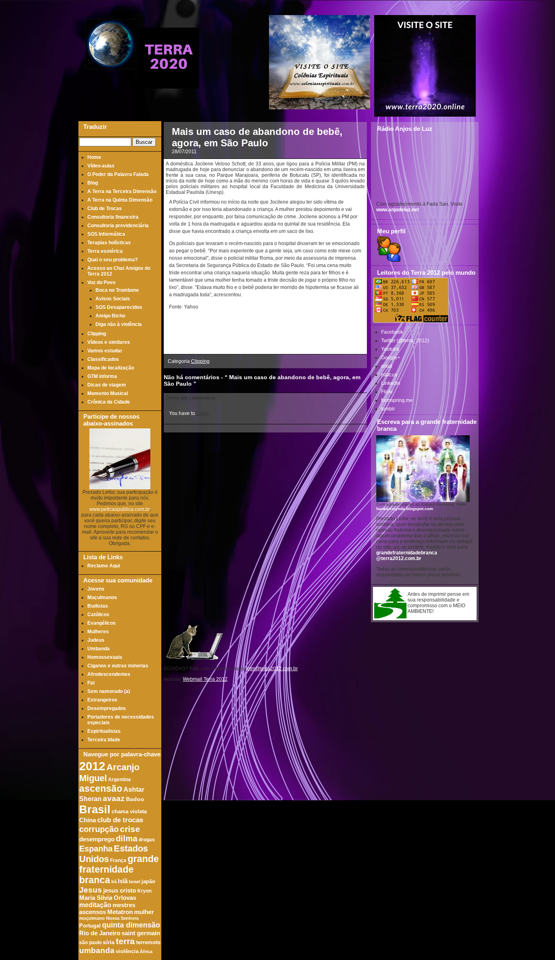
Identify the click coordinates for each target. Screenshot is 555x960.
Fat (91, 683)
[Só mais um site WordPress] (168, 85)
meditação (95, 904)
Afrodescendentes (108, 674)
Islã (123, 880)
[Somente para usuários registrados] (388, 260)
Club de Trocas (104, 208)
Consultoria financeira (113, 217)
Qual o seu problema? (112, 260)
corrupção (99, 829)
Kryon (144, 890)
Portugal (90, 926)
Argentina (119, 779)
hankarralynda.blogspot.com (404, 508)
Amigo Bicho (110, 316)
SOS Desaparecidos (118, 307)
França (118, 860)
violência (127, 951)
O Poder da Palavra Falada (118, 174)
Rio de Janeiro (99, 933)
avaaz (114, 798)
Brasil (95, 809)
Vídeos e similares (108, 342)
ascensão (100, 789)
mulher (144, 912)
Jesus (90, 890)
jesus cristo (119, 890)
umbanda (97, 950)
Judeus (95, 640)
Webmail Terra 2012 (205, 679)
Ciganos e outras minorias (117, 666)
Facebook (392, 332)
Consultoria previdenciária (118, 225)
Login (202, 413)
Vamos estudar (104, 351)
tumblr (388, 409)
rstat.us (389, 375)
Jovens (95, 589)
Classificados (103, 359)
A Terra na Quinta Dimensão (119, 200)
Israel (134, 881)
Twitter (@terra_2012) (405, 340)
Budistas (97, 606)
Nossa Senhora (122, 918)
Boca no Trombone (117, 290)
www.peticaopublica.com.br (119, 509)
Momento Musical (107, 393)
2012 (92, 766)
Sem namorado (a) (108, 691)
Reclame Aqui (103, 566)
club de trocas (120, 820)
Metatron (120, 912)
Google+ (390, 358)
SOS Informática (106, 234)
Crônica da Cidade (108, 402)
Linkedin (390, 383)
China (87, 820)
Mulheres (98, 631)
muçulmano (92, 918)
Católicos (98, 614)
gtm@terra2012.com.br (272, 668)
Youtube (390, 349)
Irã (114, 881)
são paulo (90, 942)
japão (148, 881)
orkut (386, 366)
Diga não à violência (118, 324)
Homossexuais (104, 657)
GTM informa (102, 376)
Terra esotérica (105, 251)
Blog (92, 183)
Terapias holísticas (109, 242)
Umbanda (98, 649)
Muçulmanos (102, 597)
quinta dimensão (131, 925)
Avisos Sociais (112, 299)
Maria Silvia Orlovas (107, 898)
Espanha (96, 848)
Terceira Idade (103, 740)
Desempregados (106, 708)
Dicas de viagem (106, 385)
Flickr (387, 392)
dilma (126, 838)
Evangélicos (101, 623)
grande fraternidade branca (119, 869)
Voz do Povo (101, 282)
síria (109, 942)
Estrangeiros (102, 700)
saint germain (140, 933)
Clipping (96, 334)
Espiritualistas (104, 731)
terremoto (148, 942)
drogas (147, 839)
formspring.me (397, 400)
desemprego (97, 839)
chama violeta (129, 811)
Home (94, 157)
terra (125, 941)
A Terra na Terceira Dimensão (121, 191)
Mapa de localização (110, 368)
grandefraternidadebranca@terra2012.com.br (406, 555)
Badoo (135, 799)
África (146, 951)
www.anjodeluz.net (397, 210)
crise (130, 829)
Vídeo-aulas (101, 166)
